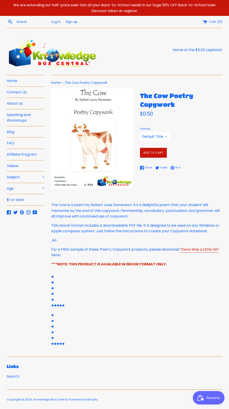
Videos (12, 165)
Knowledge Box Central (50, 399)
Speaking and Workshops (18, 117)
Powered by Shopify (83, 399)
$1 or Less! (15, 199)
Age (26, 188)
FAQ (10, 143)
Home (12, 80)
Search (13, 376)
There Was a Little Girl (199, 249)
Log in (56, 21)
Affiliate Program (22, 154)
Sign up (72, 21)
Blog (10, 131)
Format (145, 129)
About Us (15, 103)
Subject (26, 177)
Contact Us (17, 92)
